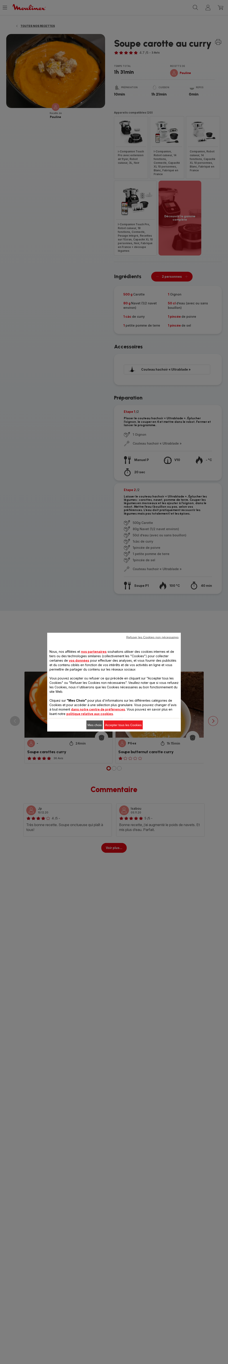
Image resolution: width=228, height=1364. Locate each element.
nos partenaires (94, 651)
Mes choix (95, 725)
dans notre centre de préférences (98, 709)
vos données (79, 660)
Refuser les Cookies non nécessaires (152, 637)
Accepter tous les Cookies (123, 725)
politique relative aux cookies (89, 713)
